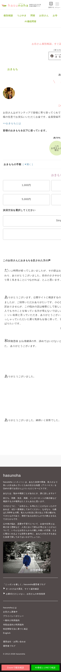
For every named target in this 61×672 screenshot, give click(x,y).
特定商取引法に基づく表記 (15, 629)
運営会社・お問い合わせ (14, 642)
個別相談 (8, 15)
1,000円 (26, 185)
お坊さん (44, 15)
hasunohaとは (10, 608)
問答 (32, 15)
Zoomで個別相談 (15, 667)
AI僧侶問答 (31, 21)
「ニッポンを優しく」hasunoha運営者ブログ (24, 584)
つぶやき (22, 15)
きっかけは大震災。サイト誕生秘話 (22, 589)
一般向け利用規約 (11, 620)
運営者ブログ (9, 646)
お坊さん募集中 (10, 612)
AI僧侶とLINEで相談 (45, 667)
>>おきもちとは (12, 123)
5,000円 (26, 199)
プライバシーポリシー (13, 616)
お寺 (55, 15)
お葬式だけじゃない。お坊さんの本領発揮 (25, 594)
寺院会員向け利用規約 (13, 625)
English (7, 633)
